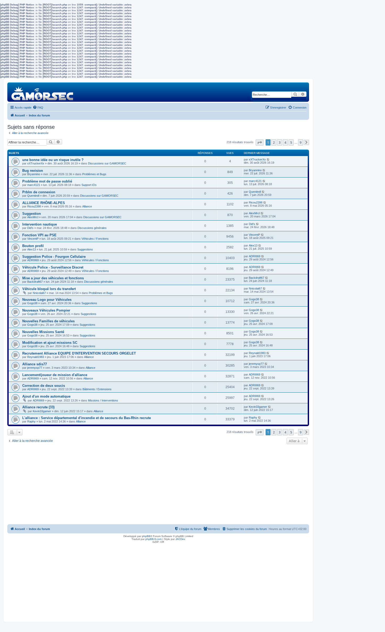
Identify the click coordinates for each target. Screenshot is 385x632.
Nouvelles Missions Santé (43, 332)
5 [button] (291, 142)
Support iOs (89, 184)
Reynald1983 (35, 356)
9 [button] (300, 142)
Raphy (31, 421)
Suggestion (31, 214)
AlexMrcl (32, 217)
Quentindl (33, 195)
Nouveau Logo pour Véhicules (47, 300)
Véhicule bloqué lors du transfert (49, 289)
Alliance (87, 206)
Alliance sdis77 (34, 364)
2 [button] (274, 142)
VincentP (32, 238)
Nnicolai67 (39, 292)
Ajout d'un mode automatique (46, 396)
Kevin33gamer (42, 411)
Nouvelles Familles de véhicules (48, 321)
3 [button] (279, 142)
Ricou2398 (34, 206)
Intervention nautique (39, 224)
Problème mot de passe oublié (47, 181)
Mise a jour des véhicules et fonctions (53, 278)
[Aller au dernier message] (268, 159)
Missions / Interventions (103, 400)
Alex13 (31, 249)
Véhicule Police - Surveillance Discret (52, 267)
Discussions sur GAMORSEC (107, 163)
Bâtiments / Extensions (97, 389)
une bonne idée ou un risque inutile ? (53, 160)
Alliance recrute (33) (38, 407)
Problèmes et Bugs (94, 174)
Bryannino (33, 174)
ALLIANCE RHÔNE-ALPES (43, 203)
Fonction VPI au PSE (39, 235)
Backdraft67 (35, 281)
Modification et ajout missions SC (49, 343)
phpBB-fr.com (153, 539)
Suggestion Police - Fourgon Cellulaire (54, 257)
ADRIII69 (33, 260)
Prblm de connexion (38, 192)
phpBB (146, 536)
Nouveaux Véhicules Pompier (46, 310)
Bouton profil (33, 246)
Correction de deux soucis (43, 386)
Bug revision (32, 171)
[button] (259, 143)
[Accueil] (42, 92)
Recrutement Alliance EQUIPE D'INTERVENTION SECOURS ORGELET (79, 353)
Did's (30, 227)
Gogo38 (32, 303)
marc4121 (33, 184)
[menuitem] (38, 107)
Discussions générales (92, 227)
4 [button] (285, 142)
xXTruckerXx (35, 163)
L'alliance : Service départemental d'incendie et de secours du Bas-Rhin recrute (86, 418)
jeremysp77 (34, 367)
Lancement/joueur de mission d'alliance (54, 375)
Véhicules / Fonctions (95, 238)
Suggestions (85, 249)
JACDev (180, 539)
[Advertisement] (158, 485)
